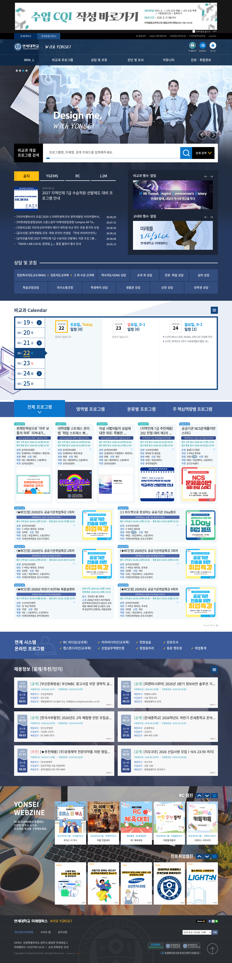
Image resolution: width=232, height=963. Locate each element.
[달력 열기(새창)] (214, 310)
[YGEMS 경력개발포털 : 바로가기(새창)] (214, 669)
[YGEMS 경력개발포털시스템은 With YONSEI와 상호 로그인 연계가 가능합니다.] (155, 945)
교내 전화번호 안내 (58, 947)
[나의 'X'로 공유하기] (213, 921)
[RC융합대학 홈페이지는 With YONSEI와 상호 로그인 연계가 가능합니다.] (173, 945)
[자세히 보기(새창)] (70, 883)
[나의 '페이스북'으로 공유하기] (209, 921)
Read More (209, 625)
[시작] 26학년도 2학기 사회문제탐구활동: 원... (187, 341)
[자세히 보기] (116, 16)
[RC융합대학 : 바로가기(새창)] (214, 795)
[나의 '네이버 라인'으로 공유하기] (216, 921)
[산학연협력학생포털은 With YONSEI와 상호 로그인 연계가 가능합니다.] (191, 945)
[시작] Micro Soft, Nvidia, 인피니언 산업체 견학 (188, 336)
